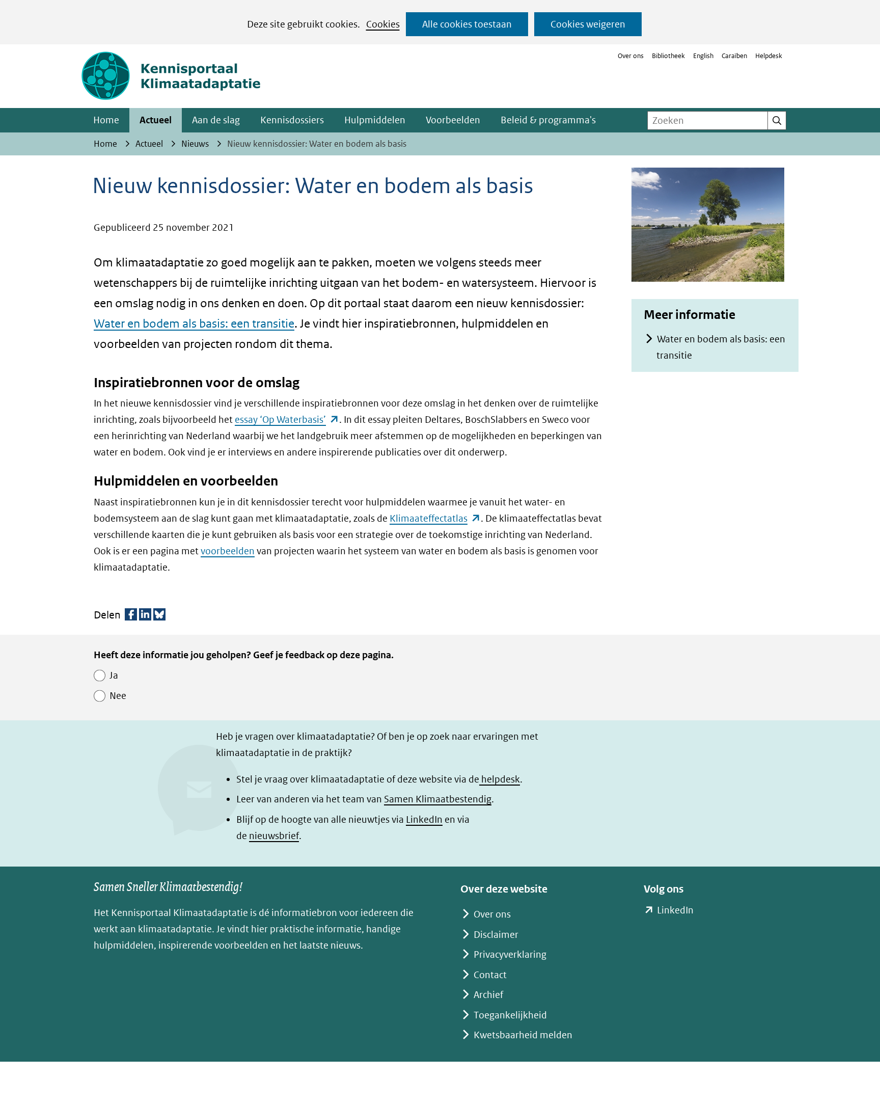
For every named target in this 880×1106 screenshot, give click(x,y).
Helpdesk (768, 55)
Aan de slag (216, 120)
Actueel (156, 120)
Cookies (383, 24)
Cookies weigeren (588, 24)
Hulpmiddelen (374, 120)
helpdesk (499, 779)
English (703, 55)
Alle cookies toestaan (467, 24)
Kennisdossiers (292, 120)
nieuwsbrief (274, 836)
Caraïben (734, 55)
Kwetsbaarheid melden (523, 1035)
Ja (113, 675)
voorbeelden (228, 551)
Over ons (631, 55)
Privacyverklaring (510, 954)
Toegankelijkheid (510, 1015)
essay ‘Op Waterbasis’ (287, 419)
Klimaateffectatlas (435, 518)
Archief (488, 995)
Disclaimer (496, 934)
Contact (490, 975)
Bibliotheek (668, 55)
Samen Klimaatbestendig (437, 799)
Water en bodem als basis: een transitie (194, 323)
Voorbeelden (453, 120)
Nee (117, 696)
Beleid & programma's (548, 120)
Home (106, 120)
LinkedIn (424, 819)
